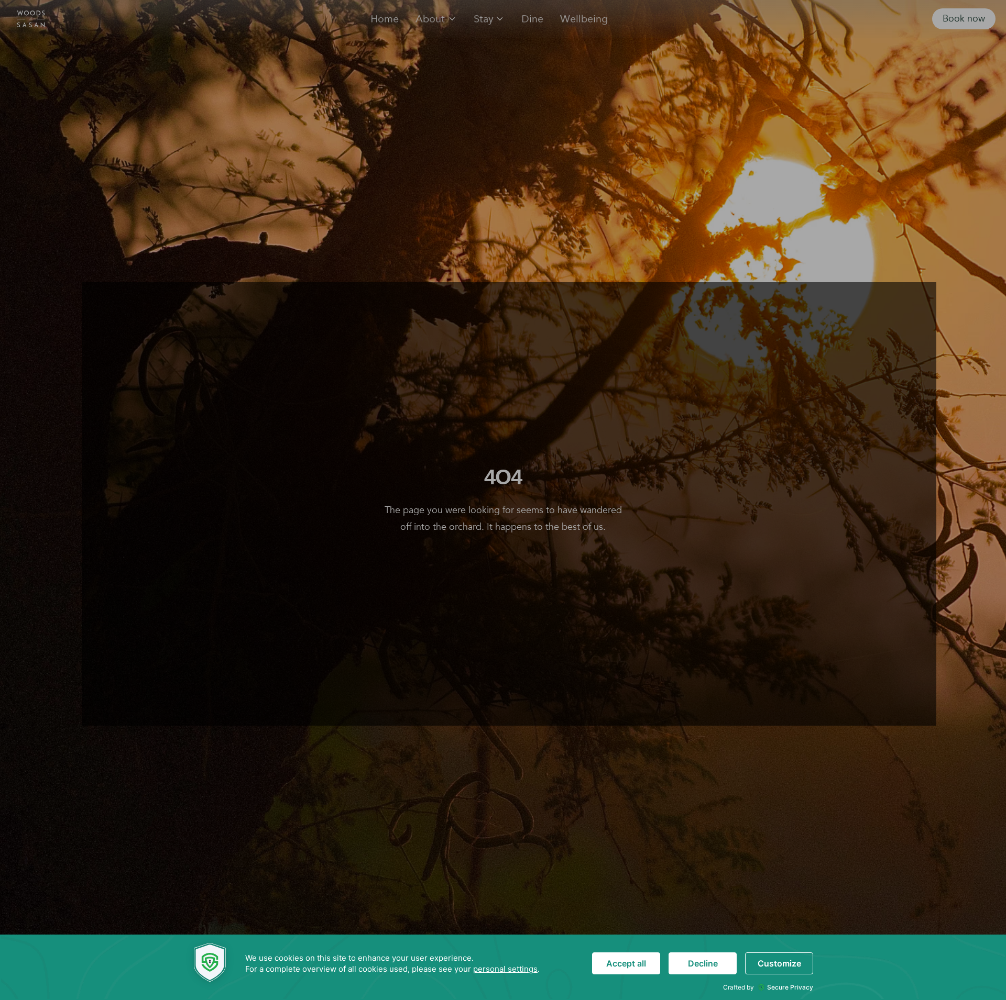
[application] (503, 967)
